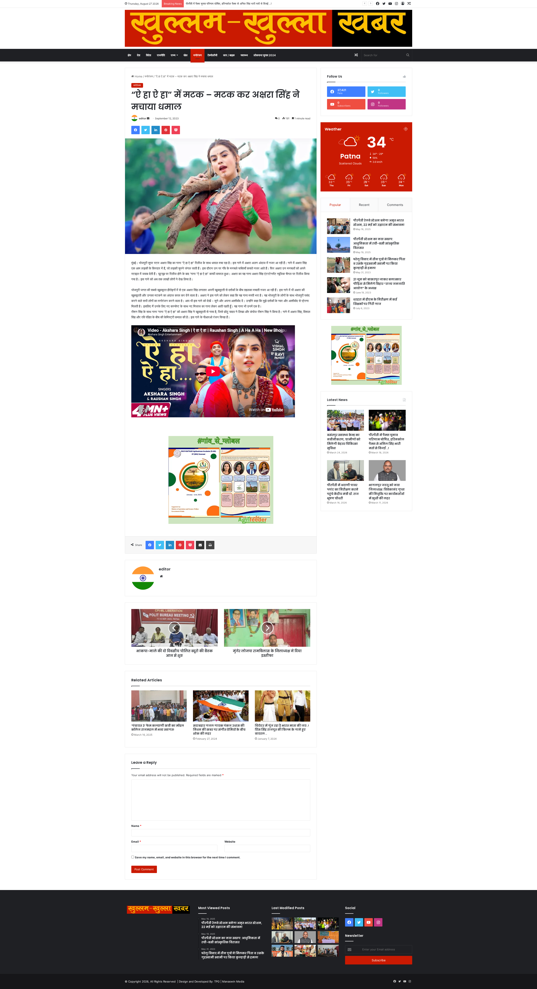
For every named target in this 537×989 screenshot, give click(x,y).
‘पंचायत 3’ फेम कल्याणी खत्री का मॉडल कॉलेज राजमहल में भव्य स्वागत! (157, 728)
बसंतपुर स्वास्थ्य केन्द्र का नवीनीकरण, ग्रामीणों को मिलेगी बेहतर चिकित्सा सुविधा (343, 441)
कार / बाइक (229, 55)
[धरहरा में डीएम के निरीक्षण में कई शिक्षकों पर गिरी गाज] (338, 305)
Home (138, 76)
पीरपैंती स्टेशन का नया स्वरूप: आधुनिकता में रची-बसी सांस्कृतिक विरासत (376, 243)
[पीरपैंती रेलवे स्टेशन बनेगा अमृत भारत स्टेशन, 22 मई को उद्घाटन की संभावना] (338, 226)
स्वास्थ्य (244, 55)
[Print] (210, 545)
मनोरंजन (197, 55)
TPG (217, 981)
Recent (364, 205)
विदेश (148, 55)
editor (142, 118)
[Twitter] (145, 130)
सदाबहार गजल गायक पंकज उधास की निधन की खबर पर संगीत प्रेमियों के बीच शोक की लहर (219, 730)
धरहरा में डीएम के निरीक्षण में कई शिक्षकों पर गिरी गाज (375, 301)
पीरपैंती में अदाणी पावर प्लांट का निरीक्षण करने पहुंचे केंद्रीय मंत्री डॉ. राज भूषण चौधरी (227, 3)
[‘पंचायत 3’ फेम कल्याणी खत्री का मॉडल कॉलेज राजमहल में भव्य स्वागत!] (159, 706)
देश (138, 55)
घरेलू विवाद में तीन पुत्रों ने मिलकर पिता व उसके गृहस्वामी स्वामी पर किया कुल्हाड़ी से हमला (379, 263)
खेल (186, 55)
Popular (335, 205)
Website (229, 841)
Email (136, 841)
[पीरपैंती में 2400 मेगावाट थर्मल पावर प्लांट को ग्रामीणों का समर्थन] (328, 937)
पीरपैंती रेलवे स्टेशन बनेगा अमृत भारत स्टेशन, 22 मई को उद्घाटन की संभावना (378, 222)
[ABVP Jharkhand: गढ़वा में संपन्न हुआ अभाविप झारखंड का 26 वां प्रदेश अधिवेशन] (282, 951)
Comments (395, 205)
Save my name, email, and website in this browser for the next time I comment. (187, 857)
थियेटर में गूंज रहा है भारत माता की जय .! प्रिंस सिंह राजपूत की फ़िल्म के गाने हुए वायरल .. (282, 730)
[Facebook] (135, 130)
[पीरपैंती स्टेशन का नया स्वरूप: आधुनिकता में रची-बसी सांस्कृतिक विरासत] (338, 245)
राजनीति (161, 55)
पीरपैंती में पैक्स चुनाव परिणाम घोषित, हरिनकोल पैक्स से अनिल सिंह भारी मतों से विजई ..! (386, 441)
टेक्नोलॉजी (212, 55)
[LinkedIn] (155, 130)
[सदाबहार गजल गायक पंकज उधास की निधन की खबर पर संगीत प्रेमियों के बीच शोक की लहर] (220, 706)
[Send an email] (148, 118)
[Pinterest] (166, 130)
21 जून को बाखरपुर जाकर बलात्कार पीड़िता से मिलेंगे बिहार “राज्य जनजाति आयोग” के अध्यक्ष (379, 283)
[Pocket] (176, 130)
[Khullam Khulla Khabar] (268, 28)
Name (136, 826)
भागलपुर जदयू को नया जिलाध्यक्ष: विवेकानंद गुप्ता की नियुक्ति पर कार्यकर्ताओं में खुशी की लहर (387, 491)
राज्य (173, 55)
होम (129, 55)
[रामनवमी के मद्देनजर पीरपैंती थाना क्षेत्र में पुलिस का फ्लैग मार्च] (282, 923)
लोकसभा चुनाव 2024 (265, 55)
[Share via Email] (200, 545)
